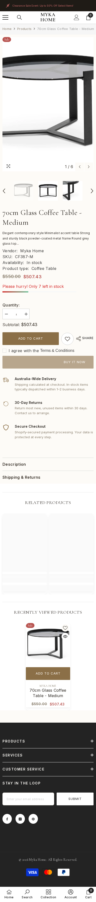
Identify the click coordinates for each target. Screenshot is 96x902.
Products (24, 29)
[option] (48, 104)
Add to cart (30, 338)
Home (7, 29)
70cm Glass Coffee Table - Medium (48, 693)
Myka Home (32, 250)
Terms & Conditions (57, 350)
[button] (79, 166)
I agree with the (24, 350)
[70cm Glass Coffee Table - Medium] (48, 645)
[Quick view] (65, 636)
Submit (75, 799)
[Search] (19, 17)
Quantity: (11, 305)
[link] (67, 339)
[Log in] (76, 17)
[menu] (5, 17)
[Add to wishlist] (65, 628)
